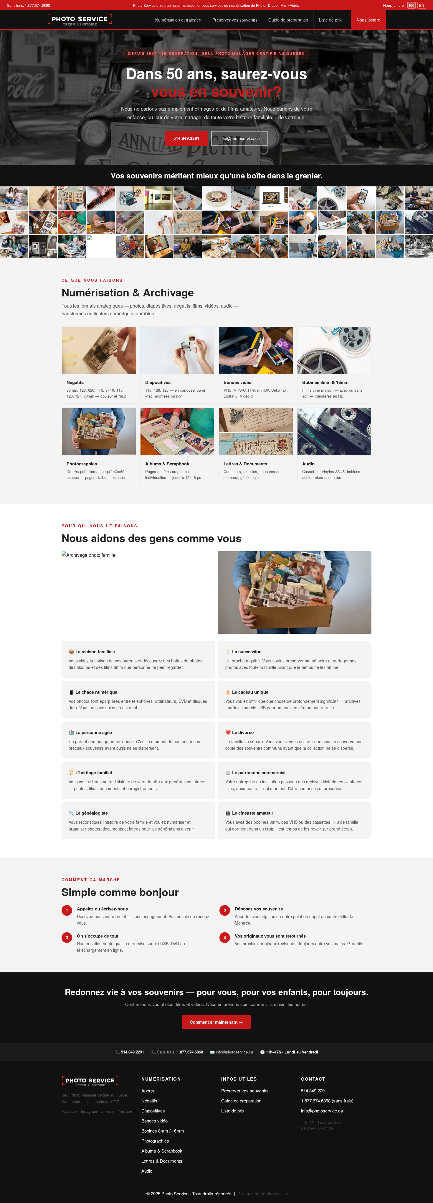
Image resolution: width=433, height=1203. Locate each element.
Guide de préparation (288, 20)
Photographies (155, 1141)
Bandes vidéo (154, 1120)
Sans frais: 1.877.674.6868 (28, 5)
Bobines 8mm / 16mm (162, 1130)
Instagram (89, 1111)
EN (421, 5)
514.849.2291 (186, 138)
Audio (146, 1171)
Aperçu (148, 1090)
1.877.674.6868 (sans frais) (327, 1100)
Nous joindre (393, 5)
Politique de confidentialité (262, 1193)
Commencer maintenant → (216, 1022)
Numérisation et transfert (178, 20)
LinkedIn (107, 1111)
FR (411, 5)
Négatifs (149, 1100)
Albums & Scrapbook (161, 1151)
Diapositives (153, 1110)
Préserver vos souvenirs (234, 20)
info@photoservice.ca (239, 138)
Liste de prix (330, 20)
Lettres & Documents (161, 1161)
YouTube (125, 1111)
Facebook (69, 1111)
